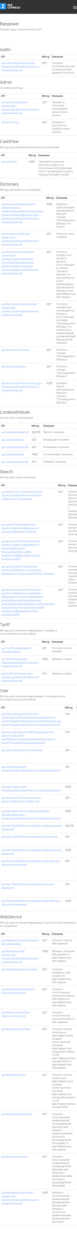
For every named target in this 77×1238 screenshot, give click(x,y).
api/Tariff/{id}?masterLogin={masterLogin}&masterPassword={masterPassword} (20, 677)
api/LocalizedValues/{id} (15, 432)
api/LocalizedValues (12, 439)
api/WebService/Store (13, 1075)
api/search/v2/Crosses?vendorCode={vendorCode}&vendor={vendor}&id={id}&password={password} (22, 495)
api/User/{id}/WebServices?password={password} (29, 836)
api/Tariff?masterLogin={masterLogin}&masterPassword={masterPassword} (20, 663)
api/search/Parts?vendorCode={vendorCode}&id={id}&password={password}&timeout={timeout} (20, 528)
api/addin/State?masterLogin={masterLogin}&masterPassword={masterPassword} (20, 67)
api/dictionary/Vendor (13, 366)
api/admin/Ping (10, 122)
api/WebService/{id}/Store (16, 1029)
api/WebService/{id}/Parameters (19, 969)
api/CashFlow (9, 161)
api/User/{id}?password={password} (21, 750)
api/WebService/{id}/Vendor (17, 1114)
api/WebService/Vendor (14, 1156)
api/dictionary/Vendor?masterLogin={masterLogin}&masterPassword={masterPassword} (22, 387)
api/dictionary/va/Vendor (15, 350)
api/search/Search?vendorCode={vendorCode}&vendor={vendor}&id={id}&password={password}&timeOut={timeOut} (28, 570)
